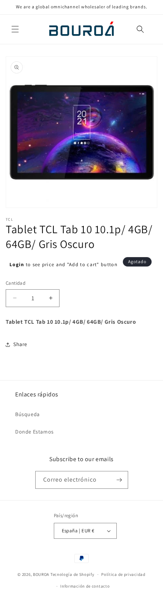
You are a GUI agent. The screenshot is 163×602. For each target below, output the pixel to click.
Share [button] (20, 344)
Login (16, 264)
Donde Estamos (34, 431)
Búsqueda (27, 414)
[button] (15, 29)
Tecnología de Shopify (72, 574)
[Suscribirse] (119, 480)
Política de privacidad (123, 574)
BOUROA (41, 574)
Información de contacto (85, 586)
